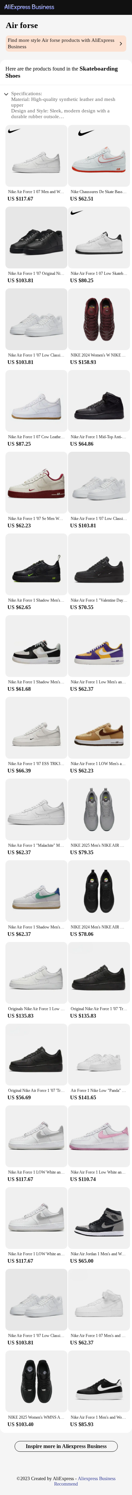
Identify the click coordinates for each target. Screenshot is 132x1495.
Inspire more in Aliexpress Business (66, 1446)
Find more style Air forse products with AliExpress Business (61, 43)
